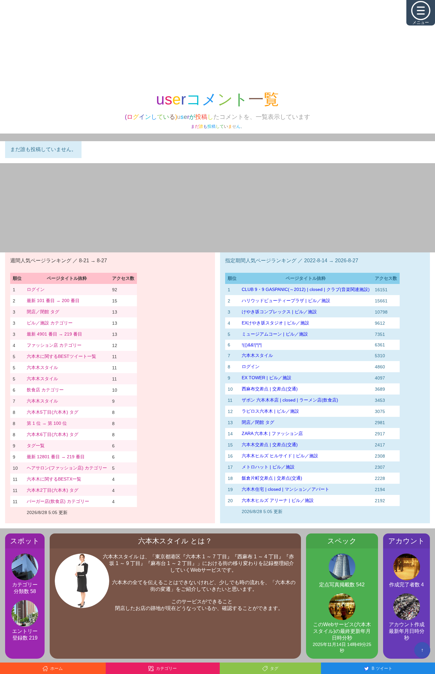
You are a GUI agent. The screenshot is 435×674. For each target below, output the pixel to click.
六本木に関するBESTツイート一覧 (61, 356)
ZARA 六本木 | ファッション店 (272, 433)
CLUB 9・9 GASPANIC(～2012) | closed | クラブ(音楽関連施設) (306, 289)
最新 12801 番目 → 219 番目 (56, 456)
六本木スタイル (42, 367)
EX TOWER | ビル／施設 (266, 377)
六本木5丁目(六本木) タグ (52, 412)
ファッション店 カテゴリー (54, 345)
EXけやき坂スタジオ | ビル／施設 (275, 322)
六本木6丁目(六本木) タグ (52, 434)
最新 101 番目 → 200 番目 (53, 300)
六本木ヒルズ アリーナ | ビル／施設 (278, 500)
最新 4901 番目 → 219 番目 (54, 334)
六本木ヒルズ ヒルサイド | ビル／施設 (280, 455)
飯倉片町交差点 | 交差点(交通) (272, 478)
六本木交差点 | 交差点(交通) (270, 444)
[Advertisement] (217, 44)
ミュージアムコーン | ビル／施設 (275, 334)
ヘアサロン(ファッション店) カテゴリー (67, 467)
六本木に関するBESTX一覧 (54, 479)
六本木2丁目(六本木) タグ (52, 490)
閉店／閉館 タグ (43, 311)
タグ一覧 (36, 445)
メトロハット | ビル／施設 (268, 466)
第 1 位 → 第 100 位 (47, 423)
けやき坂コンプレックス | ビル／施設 (279, 311)
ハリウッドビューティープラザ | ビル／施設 (286, 300)
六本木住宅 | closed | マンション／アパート (285, 489)
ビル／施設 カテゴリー (50, 322)
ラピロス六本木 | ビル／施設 (270, 411)
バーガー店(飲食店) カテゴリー (58, 501)
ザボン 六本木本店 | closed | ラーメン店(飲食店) (290, 399)
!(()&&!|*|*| (252, 344)
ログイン (36, 289)
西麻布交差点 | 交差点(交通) (270, 388)
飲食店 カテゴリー (45, 389)
